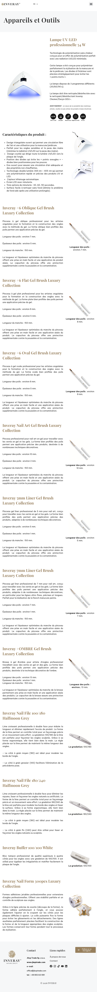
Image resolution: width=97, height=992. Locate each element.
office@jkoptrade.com (36, 971)
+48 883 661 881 (38, 975)
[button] (91, 4)
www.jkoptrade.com (36, 962)
